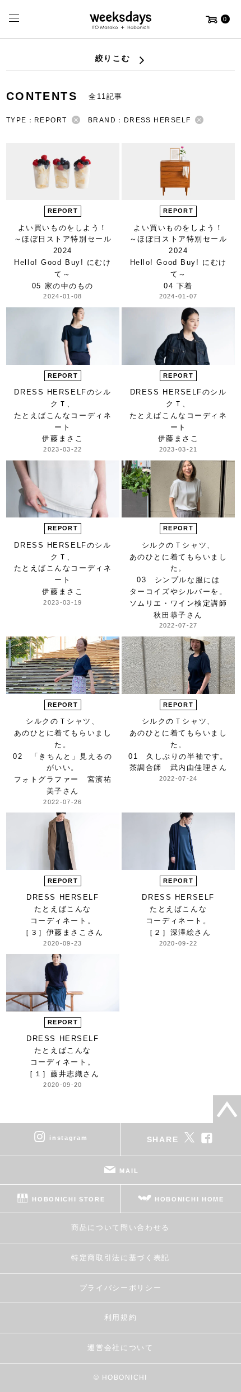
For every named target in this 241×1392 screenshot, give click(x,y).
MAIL (128, 1170)
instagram (68, 1137)
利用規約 (120, 1317)
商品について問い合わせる (120, 1227)
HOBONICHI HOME (189, 1199)
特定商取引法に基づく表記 (120, 1257)
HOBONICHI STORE (68, 1199)
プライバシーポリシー (121, 1288)
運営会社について (120, 1347)
